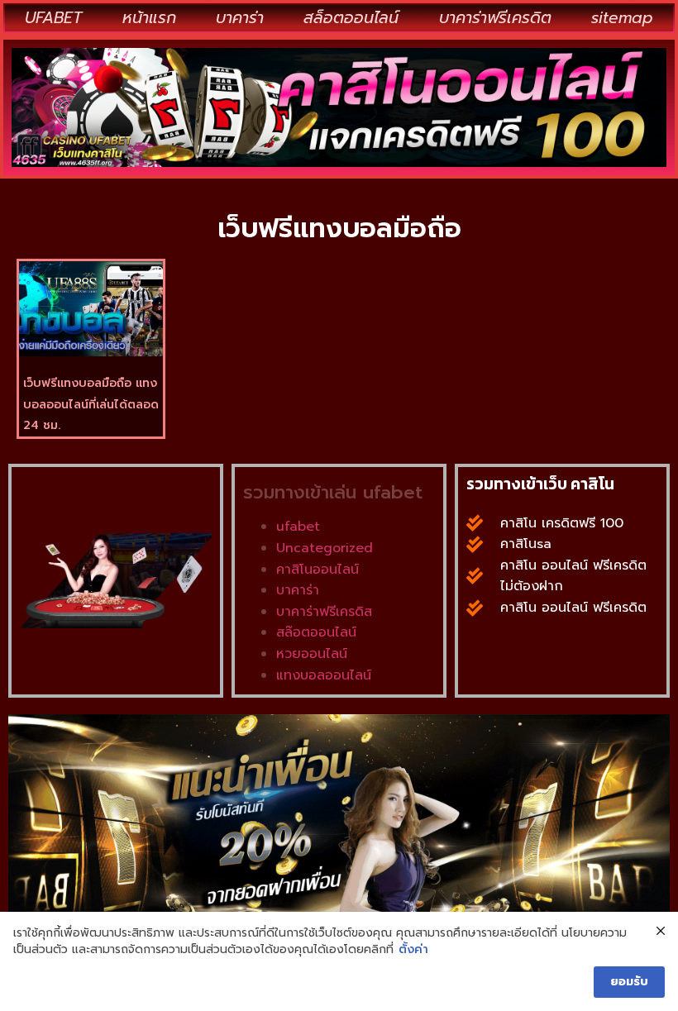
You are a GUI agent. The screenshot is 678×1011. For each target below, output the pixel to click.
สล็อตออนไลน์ (351, 18)
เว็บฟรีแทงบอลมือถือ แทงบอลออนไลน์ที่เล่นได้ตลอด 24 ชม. (91, 404)
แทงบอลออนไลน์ (323, 675)
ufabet (298, 526)
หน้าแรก (149, 18)
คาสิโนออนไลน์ (317, 569)
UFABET (53, 18)
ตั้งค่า (413, 950)
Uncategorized (324, 548)
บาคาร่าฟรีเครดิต (495, 18)
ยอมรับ (629, 981)
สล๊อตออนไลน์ (316, 632)
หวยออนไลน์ (311, 654)
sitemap (622, 18)
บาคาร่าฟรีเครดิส (324, 612)
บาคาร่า (240, 18)
